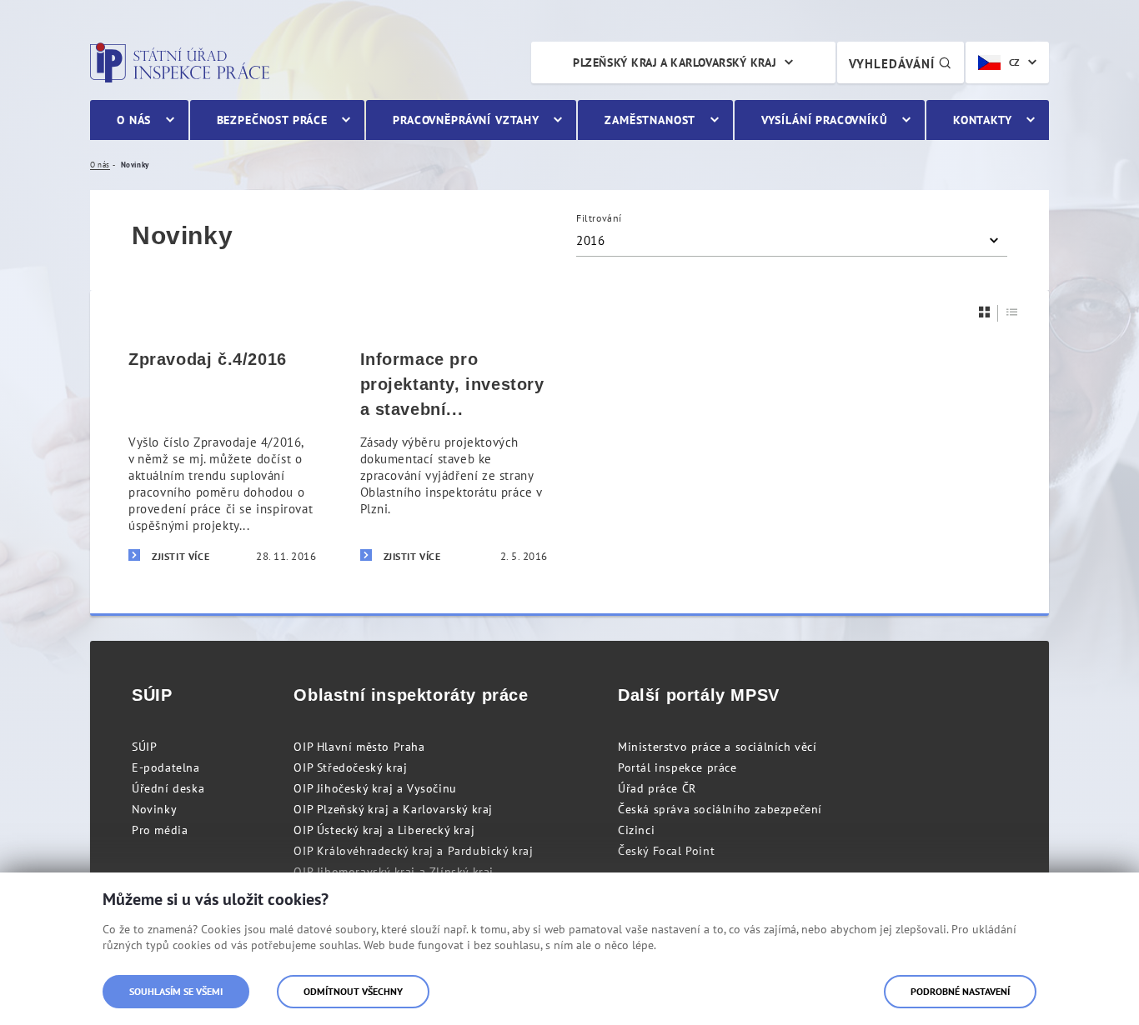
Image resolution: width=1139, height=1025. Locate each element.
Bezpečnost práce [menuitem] (272, 120)
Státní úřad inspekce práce (179, 62)
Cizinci (636, 830)
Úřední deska (168, 788)
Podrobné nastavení (960, 991)
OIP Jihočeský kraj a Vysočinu (375, 788)
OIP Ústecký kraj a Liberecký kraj (384, 830)
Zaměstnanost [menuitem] (650, 120)
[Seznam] (1012, 312)
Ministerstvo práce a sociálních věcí (717, 746)
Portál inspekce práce (677, 767)
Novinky (154, 809)
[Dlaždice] (985, 312)
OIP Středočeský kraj (350, 767)
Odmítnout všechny (353, 991)
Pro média (160, 830)
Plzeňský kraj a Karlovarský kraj (674, 62)
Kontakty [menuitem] (982, 120)
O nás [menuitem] (134, 120)
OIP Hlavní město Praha (359, 746)
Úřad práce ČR (657, 788)
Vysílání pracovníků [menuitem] (824, 120)
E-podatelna (166, 767)
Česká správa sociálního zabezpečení (720, 809)
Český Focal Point (666, 850)
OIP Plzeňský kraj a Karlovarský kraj (393, 809)
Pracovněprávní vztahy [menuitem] (466, 120)
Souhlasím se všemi (176, 991)
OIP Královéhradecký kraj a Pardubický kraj (413, 850)
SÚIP (144, 746)
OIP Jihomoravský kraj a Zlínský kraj (394, 871)
